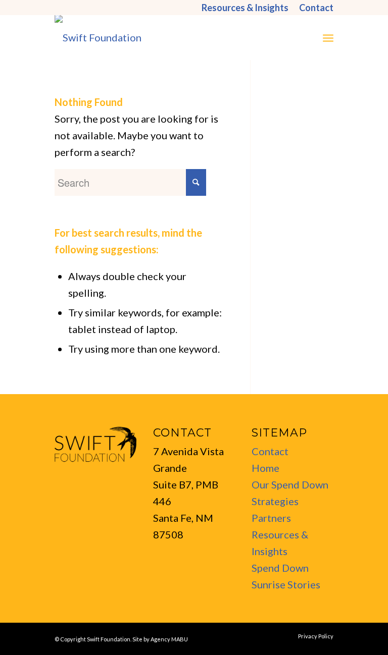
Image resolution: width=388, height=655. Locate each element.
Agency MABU (169, 639)
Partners (271, 518)
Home (265, 468)
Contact (270, 451)
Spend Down (280, 568)
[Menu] (328, 37)
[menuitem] (245, 7)
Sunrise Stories (286, 584)
